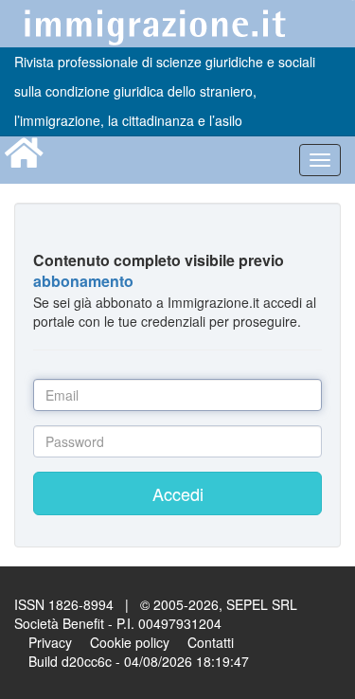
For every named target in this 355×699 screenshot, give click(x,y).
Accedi (178, 493)
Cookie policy (129, 642)
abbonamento (83, 281)
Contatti (210, 642)
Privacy (50, 642)
